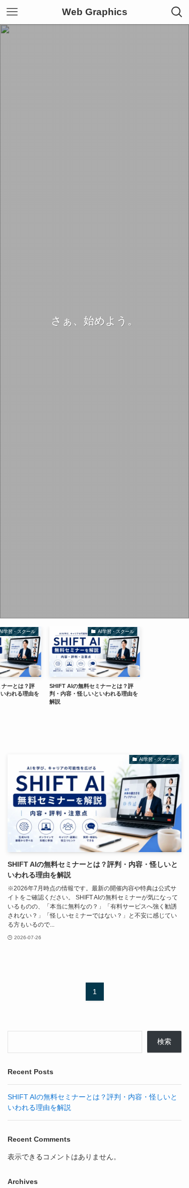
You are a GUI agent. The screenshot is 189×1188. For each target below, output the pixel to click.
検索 (164, 1041)
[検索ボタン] (177, 12)
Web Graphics (95, 12)
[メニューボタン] (12, 12)
